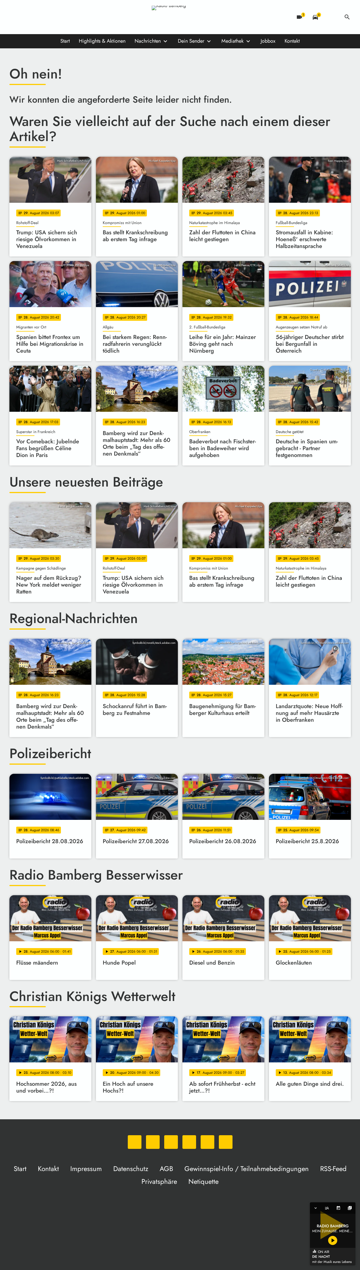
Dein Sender (191, 41)
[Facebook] (26, 17)
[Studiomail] (60, 17)
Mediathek (232, 41)
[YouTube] (49, 17)
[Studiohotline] (72, 17)
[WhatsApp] (15, 17)
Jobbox (268, 41)
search (347, 17)
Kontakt (292, 41)
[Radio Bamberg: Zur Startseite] (180, 17)
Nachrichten (148, 41)
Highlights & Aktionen (102, 41)
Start (65, 41)
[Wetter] (331, 17)
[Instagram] (38, 17)
